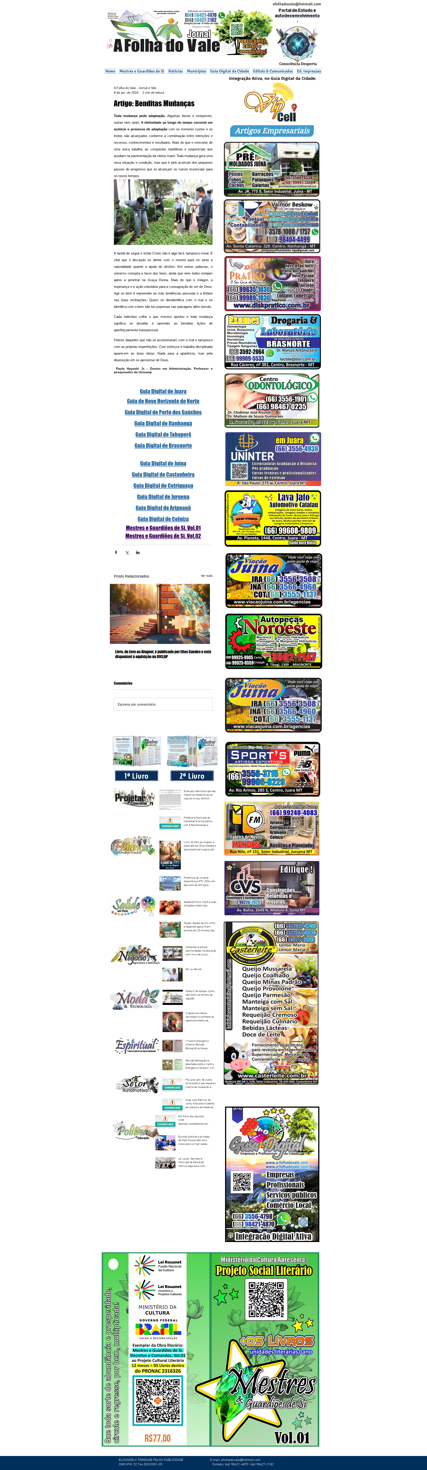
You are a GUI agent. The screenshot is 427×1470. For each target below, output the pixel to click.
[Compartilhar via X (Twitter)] (127, 552)
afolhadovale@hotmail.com (241, 1460)
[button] (196, 71)
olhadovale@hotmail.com (298, 4)
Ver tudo (207, 575)
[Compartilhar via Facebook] (116, 552)
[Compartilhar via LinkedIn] (138, 552)
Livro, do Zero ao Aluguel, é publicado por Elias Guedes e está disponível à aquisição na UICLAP (163, 654)
